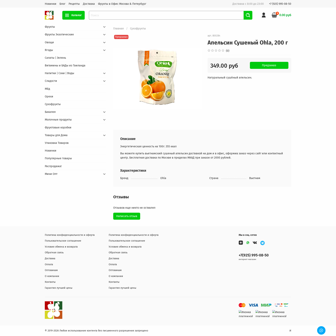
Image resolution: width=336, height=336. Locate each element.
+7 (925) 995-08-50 (280, 3)
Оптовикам (51, 270)
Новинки (50, 3)
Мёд (47, 88)
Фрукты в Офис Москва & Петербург (122, 3)
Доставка (89, 3)
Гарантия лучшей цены (58, 287)
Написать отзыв (126, 216)
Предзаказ (269, 65)
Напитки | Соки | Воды (59, 73)
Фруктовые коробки (58, 127)
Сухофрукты (138, 28)
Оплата (49, 264)
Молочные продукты (58, 119)
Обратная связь (54, 252)
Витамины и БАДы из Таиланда (65, 65)
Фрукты (50, 26)
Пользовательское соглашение (63, 240)
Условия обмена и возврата (61, 246)
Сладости (51, 81)
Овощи (49, 42)
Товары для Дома (56, 135)
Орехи (49, 96)
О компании (52, 276)
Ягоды (49, 50)
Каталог (76, 15)
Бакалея (50, 112)
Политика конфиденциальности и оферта (70, 235)
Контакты (50, 281)
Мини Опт (51, 174)
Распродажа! (53, 166)
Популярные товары (58, 158)
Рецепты (74, 3)
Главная (118, 28)
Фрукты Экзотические (59, 34)
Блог (62, 3)
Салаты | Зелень (55, 57)
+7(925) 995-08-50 (254, 255)
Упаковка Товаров (57, 143)
